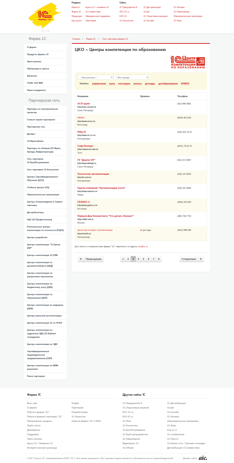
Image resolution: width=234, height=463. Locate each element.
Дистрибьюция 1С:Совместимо (183, 447)
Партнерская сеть (36, 127)
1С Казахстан (79, 416)
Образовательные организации (43, 194)
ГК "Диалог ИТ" (86, 160)
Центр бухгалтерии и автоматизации (95, 230)
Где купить (77, 20)
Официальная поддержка (97, 16)
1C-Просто (172, 439)
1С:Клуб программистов (135, 434)
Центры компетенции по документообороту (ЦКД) (40, 264)
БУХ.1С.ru (128, 416)
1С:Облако (128, 447)
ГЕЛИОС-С (83, 202)
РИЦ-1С (81, 132)
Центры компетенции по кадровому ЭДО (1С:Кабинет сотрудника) (41, 333)
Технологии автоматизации (93, 174)
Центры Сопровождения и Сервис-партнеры (45, 203)
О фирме (31, 47)
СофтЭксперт (85, 146)
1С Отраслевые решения (155, 16)
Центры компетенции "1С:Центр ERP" (43, 246)
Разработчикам (80, 412)
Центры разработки (37, 237)
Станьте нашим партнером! (41, 119)
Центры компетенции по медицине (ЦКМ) (45, 307)
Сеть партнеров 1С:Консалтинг (43, 169)
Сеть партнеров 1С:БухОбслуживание (38, 161)
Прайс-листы (34, 425)
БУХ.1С (123, 16)
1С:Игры (178, 20)
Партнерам (90, 20)
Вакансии (32, 76)
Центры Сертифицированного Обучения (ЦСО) (42, 178)
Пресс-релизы (34, 61)
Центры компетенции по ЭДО (42, 344)
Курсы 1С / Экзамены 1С (40, 443)
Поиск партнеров (36, 376)
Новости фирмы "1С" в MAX (86, 421)
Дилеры (31, 134)
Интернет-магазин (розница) (42, 447)
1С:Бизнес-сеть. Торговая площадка (186, 443)
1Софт (146, 12)
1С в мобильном (175, 434)
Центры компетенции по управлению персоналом (40, 275)
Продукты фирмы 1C (38, 54)
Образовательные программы (188, 16)
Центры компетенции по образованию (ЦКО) (39, 296)
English (75, 403)
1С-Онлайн (148, 20)
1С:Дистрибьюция (152, 7)
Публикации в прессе (38, 68)
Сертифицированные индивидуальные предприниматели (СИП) (39, 355)
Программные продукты (39, 421)
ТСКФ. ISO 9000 (35, 83)
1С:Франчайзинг (35, 141)
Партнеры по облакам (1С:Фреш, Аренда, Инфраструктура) (44, 150)
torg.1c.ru (172, 430)
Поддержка (33, 434)
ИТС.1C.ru (124, 12)
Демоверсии (33, 430)
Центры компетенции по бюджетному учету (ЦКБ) (40, 285)
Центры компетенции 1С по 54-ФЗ (44, 323)
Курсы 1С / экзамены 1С (97, 7)
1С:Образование (181, 12)
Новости (76, 7)
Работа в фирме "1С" (38, 412)
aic (203, 458)
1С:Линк (127, 421)
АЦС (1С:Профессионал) (39, 219)
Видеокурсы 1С (131, 443)
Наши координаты (36, 90)
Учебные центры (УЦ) (38, 187)
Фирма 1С (76, 12)
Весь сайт (32, 403)
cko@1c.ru (143, 246)
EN (43, 30)
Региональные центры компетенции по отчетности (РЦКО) (45, 228)
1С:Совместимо (93, 12)
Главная (76, 39)
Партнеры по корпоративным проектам (42, 111)
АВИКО (81, 118)
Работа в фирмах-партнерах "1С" (44, 416)
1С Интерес (179, 7)
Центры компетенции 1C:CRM (42, 255)
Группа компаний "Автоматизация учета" (101, 188)
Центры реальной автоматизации (44, 316)
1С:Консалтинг (127, 20)
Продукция (77, 16)
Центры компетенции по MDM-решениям (43, 367)
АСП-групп (83, 103)
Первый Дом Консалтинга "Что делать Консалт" (105, 216)
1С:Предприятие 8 (128, 7)
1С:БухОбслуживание (134, 430)
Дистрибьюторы (35, 212)
